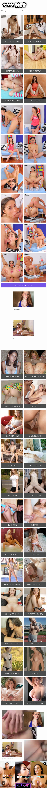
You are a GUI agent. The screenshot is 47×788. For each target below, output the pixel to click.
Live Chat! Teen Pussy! (23, 285)
